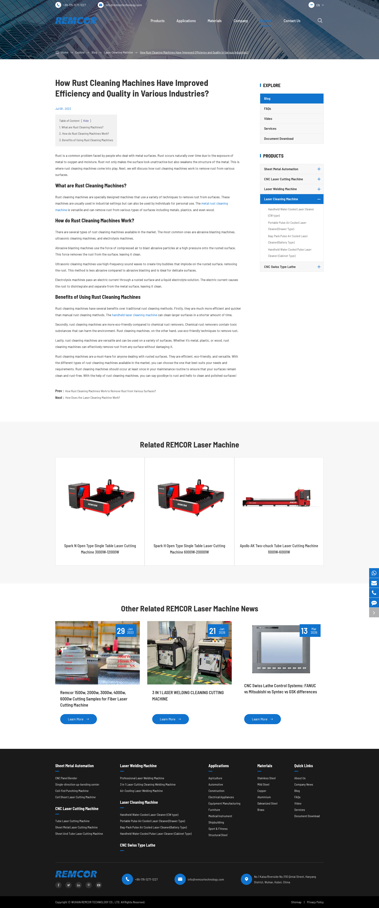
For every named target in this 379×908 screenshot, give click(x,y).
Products (158, 20)
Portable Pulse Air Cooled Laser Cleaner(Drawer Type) (287, 226)
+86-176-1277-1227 (74, 5)
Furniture (214, 809)
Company (241, 20)
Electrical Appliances (221, 797)
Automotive (215, 784)
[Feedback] (374, 602)
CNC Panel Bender (66, 778)
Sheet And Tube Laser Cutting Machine (79, 833)
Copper (261, 790)
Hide (86, 120)
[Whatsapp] (374, 573)
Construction (216, 790)
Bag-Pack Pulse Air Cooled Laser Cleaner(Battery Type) (288, 239)
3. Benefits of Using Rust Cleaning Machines (86, 140)
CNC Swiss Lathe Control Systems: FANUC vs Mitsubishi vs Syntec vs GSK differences (280, 688)
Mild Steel (263, 784)
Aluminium (264, 797)
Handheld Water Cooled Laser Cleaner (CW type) (291, 212)
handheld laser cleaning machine (134, 315)
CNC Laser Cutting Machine (283, 179)
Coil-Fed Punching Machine (72, 790)
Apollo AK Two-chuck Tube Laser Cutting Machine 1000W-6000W (279, 548)
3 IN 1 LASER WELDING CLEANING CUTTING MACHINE (188, 695)
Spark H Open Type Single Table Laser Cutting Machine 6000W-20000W (189, 548)
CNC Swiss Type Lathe (280, 266)
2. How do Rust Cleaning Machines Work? (84, 133)
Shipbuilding (216, 822)
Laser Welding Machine (280, 189)
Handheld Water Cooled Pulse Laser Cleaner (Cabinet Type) (289, 252)
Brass (260, 809)
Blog (94, 52)
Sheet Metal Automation (281, 169)
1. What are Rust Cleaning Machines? (81, 127)
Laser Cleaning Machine (118, 52)
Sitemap (296, 902)
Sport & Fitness (218, 828)
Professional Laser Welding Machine (142, 778)
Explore (266, 20)
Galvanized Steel (267, 803)
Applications (186, 20)
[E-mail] (374, 583)
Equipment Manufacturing (224, 803)
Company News (303, 784)
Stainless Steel (266, 778)
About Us (300, 778)
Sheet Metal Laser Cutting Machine (76, 827)
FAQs (267, 108)
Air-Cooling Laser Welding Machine (141, 790)
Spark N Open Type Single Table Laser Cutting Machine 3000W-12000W (100, 548)
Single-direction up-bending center (77, 784)
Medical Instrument (220, 816)
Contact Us (292, 20)
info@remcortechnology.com (124, 5)
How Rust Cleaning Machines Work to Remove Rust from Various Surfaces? (110, 391)
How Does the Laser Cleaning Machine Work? (92, 397)
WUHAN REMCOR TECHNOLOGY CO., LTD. (95, 902)
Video (268, 118)
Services (270, 128)
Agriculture (215, 778)
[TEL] (374, 593)
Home (64, 52)
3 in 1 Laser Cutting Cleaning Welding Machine (148, 784)
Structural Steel (217, 835)
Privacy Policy (315, 902)
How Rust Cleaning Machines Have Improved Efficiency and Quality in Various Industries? (194, 52)
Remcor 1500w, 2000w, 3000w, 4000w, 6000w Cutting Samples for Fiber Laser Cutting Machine (94, 698)
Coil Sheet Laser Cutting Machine (75, 797)
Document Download (279, 138)
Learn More (78, 719)
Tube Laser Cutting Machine (72, 821)
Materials (215, 20)
